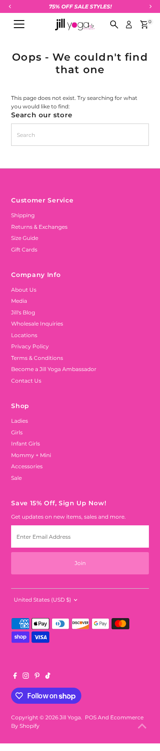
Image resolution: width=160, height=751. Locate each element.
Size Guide (24, 238)
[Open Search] (114, 25)
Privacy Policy (30, 346)
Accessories (27, 466)
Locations (24, 335)
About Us (23, 289)
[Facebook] (15, 677)
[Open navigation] (19, 24)
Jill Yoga (70, 717)
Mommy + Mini (31, 455)
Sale (16, 478)
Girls (17, 432)
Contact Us (26, 380)
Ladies (19, 420)
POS (90, 717)
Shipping (23, 215)
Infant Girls (25, 443)
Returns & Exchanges (39, 226)
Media (19, 300)
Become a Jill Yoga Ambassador (53, 369)
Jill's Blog (23, 312)
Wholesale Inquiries (37, 323)
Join (80, 563)
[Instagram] (25, 677)
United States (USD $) (42, 599)
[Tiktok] (47, 677)
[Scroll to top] (142, 726)
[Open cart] (144, 25)
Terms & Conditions (37, 358)
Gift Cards (24, 249)
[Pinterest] (37, 677)
